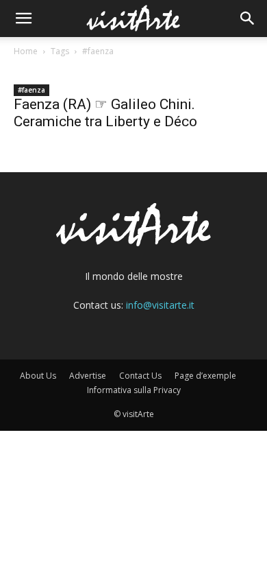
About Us (38, 375)
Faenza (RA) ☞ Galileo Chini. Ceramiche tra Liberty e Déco (105, 113)
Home (26, 51)
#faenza (31, 90)
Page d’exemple (205, 375)
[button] (23, 18)
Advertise (87, 375)
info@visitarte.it (160, 304)
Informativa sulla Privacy (134, 390)
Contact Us (140, 375)
